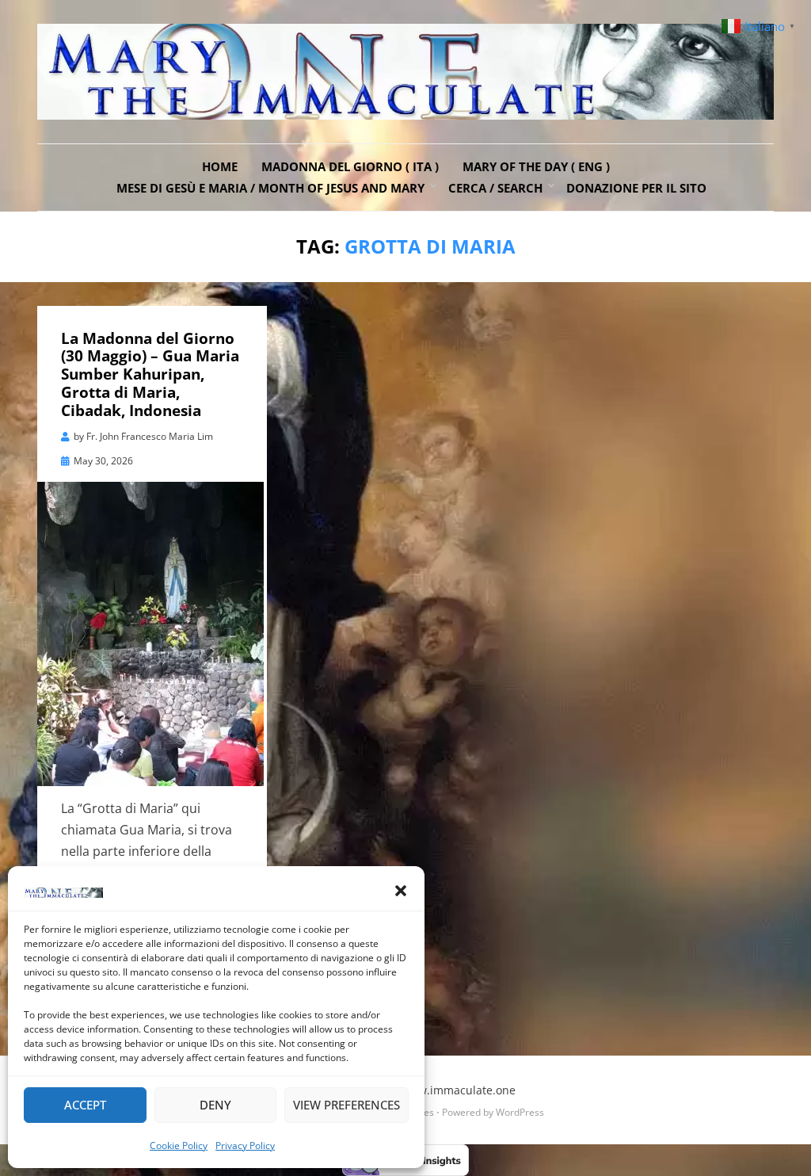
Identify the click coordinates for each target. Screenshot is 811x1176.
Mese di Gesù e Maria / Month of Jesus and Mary (270, 188)
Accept (85, 1105)
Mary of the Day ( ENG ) (536, 166)
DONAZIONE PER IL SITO (636, 188)
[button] (401, 891)
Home (220, 166)
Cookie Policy (179, 1145)
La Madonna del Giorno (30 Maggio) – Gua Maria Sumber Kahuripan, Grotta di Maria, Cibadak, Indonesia (150, 374)
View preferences (346, 1105)
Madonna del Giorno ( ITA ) (350, 166)
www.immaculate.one (458, 1090)
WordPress (520, 1112)
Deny (215, 1105)
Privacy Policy (245, 1145)
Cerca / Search (495, 188)
